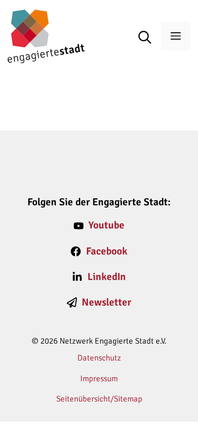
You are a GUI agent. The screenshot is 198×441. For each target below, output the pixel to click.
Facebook (106, 251)
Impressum (99, 379)
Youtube (106, 225)
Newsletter (106, 302)
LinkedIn (106, 276)
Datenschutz (99, 358)
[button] (149, 38)
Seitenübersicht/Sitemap (99, 399)
